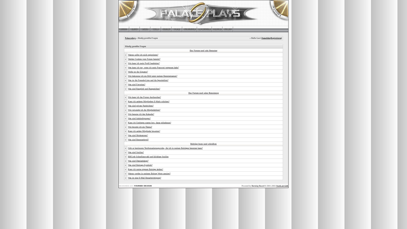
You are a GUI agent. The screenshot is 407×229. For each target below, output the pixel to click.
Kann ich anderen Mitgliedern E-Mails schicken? (148, 101)
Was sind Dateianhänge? (138, 161)
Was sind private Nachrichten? (140, 106)
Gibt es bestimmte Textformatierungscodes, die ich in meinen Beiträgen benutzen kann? (165, 148)
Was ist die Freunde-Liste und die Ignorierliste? (148, 80)
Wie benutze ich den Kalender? (141, 114)
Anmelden (266, 38)
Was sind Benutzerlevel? (138, 139)
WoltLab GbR (282, 186)
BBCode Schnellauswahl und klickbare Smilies (148, 156)
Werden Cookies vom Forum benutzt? (144, 59)
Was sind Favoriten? (136, 84)
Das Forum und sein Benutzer (203, 50)
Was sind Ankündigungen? (139, 118)
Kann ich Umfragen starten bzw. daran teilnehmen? (149, 122)
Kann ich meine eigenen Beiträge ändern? (145, 169)
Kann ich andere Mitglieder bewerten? (144, 131)
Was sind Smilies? (136, 152)
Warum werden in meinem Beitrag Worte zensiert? (149, 173)
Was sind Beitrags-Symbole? (140, 165)
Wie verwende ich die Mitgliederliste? (144, 110)
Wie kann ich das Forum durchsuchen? (144, 97)
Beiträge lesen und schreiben (203, 144)
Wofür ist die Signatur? (138, 72)
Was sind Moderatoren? (138, 135)
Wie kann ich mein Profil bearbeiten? (144, 63)
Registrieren (276, 38)
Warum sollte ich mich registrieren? (143, 55)
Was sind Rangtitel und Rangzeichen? (144, 89)
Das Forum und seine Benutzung (203, 93)
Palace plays (130, 38)
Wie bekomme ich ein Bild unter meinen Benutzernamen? (152, 76)
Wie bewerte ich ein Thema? (140, 127)
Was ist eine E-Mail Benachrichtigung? (144, 178)
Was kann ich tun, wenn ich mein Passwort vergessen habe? (153, 67)
